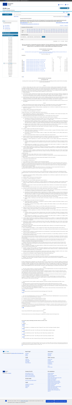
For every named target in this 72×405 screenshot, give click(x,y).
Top (22, 345)
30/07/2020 (10, 64)
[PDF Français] (41, 32)
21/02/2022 (10, 59)
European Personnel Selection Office (53, 388)
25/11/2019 (10, 66)
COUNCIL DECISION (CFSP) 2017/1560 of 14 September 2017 (36, 59)
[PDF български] (28, 32)
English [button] (67, 4)
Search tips (16, 16)
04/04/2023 (10, 53)
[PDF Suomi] (65, 32)
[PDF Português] (58, 32)
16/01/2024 (10, 47)
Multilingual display (24, 34)
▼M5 (22, 331)
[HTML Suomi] (65, 30)
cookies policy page (24, 400)
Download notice (7, 28)
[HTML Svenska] (67, 30)
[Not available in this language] (43, 30)
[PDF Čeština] (31, 32)
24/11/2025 (10, 37)
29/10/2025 (10, 39)
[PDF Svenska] (67, 32)
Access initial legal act (24, 22)
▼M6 (22, 324)
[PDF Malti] (53, 32)
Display (44, 36)
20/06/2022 (10, 56)
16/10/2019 (10, 67)
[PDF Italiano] (46, 32)
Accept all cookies (49, 401)
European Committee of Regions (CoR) (53, 383)
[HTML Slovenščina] (63, 30)
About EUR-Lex (50, 353)
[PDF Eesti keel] (36, 32)
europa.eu (9, 373)
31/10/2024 (10, 43)
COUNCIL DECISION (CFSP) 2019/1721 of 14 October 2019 (35, 66)
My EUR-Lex (62, 4)
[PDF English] (39, 32)
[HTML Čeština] (31, 30)
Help (64, 12)
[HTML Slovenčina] (61, 30)
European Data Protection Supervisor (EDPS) (54, 386)
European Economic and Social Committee (54, 382)
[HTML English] (39, 30)
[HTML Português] (58, 30)
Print (67, 12)
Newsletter (49, 354)
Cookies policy (27, 360)
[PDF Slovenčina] (61, 32)
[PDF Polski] (56, 32)
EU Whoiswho (50, 362)
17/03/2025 (10, 40)
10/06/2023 (10, 50)
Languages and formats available (27, 27)
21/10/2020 (10, 63)
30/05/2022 (10, 57)
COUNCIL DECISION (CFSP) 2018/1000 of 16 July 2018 (35, 62)
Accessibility (27, 361)
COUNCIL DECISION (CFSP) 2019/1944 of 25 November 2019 (36, 68)
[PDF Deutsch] (34, 32)
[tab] (44, 27)
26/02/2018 (10, 73)
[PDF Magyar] (51, 32)
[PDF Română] (60, 32)
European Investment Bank (52, 384)
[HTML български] (28, 30)
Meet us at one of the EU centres (30, 376)
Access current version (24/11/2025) (62, 22)
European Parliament (51, 373)
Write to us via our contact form (30, 375)
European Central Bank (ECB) (52, 378)
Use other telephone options (29, 374)
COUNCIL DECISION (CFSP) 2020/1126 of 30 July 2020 (35, 69)
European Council (50, 374)
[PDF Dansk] (33, 32)
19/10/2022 (10, 54)
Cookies (26, 387)
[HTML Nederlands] (55, 30)
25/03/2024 (10, 46)
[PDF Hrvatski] (44, 32)
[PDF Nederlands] (55, 32)
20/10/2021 (10, 60)
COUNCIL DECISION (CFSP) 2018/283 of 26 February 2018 (35, 61)
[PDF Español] (29, 32)
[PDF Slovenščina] (63, 32)
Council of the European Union (52, 375)
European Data (50, 359)
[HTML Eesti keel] (36, 30)
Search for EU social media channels (30, 380)
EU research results (51, 361)
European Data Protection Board (52, 387)
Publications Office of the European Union (17, 353)
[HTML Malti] (53, 30)
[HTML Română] (60, 30)
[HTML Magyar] (51, 30)
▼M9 (22, 290)
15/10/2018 (10, 70)
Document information (7, 22)
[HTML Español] (29, 30)
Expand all (61, 25)
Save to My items (7, 29)
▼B (22, 307)
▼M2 (22, 321)
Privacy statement (28, 362)
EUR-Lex (6, 8)
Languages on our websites (29, 384)
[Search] (69, 14)
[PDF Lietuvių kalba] (50, 32)
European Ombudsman (51, 385)
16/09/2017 (10, 74)
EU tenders (49, 360)
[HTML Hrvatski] (44, 30)
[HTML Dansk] (33, 30)
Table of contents (7, 32)
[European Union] (5, 371)
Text (4, 21)
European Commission (51, 376)
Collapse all (66, 25)
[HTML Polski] (56, 30)
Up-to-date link (7, 25)
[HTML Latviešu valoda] (48, 30)
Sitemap (26, 355)
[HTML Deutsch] (34, 30)
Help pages (27, 353)
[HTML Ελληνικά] (38, 30)
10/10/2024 (10, 44)
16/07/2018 (10, 71)
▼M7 (22, 292)
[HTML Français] (41, 30)
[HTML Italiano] (46, 30)
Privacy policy (27, 385)
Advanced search (66, 16)
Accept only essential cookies (60, 401)
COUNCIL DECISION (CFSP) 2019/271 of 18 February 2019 (35, 65)
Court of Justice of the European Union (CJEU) (54, 377)
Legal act (10, 76)
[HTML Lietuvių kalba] (50, 30)
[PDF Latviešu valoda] (48, 32)
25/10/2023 (10, 49)
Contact (26, 354)
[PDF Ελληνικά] (38, 32)
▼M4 (22, 328)
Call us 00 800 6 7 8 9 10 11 (29, 373)
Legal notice (27, 359)
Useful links (49, 355)
